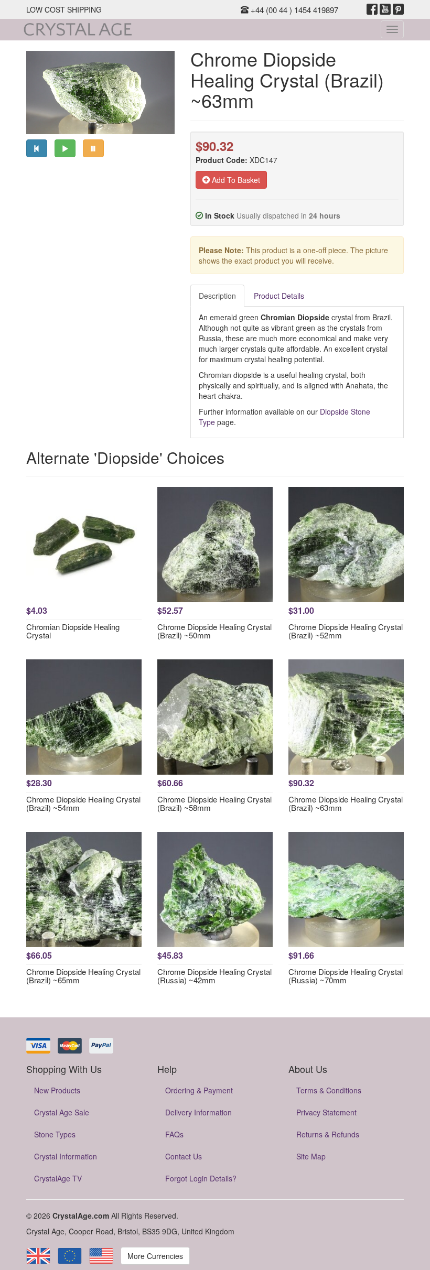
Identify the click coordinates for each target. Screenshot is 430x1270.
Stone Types (55, 1134)
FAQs (174, 1134)
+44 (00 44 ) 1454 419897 (293, 9)
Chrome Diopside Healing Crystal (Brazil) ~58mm (214, 803)
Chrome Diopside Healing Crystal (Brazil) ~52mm (345, 631)
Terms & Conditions (328, 1090)
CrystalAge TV (58, 1178)
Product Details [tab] (279, 295)
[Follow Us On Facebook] (372, 9)
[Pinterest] (398, 9)
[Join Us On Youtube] (385, 9)
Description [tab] (217, 295)
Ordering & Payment (199, 1090)
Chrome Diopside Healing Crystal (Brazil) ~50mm (214, 631)
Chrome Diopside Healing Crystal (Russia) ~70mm (345, 976)
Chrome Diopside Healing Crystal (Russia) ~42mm (214, 976)
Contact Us (183, 1156)
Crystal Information (65, 1156)
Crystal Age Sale (61, 1112)
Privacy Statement (326, 1112)
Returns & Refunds (327, 1134)
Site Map (311, 1156)
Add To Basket (235, 180)
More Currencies (155, 1256)
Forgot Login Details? (200, 1178)
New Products (57, 1090)
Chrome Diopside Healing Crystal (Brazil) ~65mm (83, 976)
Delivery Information (198, 1112)
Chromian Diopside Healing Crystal (73, 631)
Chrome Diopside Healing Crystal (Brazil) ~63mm (345, 803)
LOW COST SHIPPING (64, 9)
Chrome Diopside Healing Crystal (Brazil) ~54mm (83, 803)
